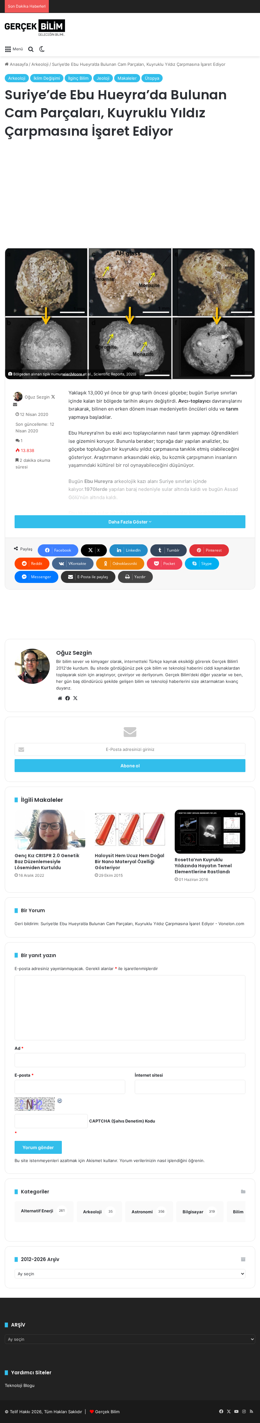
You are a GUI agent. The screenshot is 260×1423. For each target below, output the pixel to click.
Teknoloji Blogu (20, 1385)
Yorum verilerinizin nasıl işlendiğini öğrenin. (162, 1160)
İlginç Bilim (78, 78)
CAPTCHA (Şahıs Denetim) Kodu (122, 1120)
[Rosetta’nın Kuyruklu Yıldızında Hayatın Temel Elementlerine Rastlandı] (210, 832)
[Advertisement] (130, 194)
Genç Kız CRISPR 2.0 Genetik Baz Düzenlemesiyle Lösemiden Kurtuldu (47, 861)
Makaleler (127, 78)
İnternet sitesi (149, 1075)
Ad (19, 1048)
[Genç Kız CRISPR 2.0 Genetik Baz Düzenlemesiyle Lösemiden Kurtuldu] (50, 830)
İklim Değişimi (47, 78)
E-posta (24, 1075)
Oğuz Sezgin (37, 396)
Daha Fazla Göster (128, 521)
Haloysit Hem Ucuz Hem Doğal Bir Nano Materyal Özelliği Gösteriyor (129, 861)
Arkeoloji (40, 64)
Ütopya (152, 78)
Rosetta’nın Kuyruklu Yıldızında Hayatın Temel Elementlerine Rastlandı (203, 866)
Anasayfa (18, 64)
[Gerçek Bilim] (35, 27)
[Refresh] (59, 1100)
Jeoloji (103, 78)
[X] (75, 698)
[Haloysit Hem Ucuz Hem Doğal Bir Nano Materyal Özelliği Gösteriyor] (130, 830)
